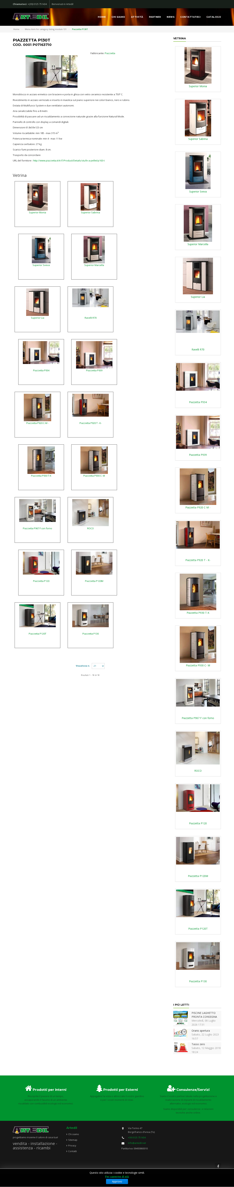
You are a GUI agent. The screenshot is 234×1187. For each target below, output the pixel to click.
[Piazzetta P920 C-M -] (37, 407)
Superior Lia (37, 317)
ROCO (90, 528)
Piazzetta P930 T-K (41, 475)
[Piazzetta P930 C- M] (94, 459)
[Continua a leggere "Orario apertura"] (180, 1033)
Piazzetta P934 (41, 370)
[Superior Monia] (37, 196)
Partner (155, 17)
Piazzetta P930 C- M (94, 475)
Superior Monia (37, 212)
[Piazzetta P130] (90, 615)
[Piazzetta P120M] (94, 563)
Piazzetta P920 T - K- (91, 423)
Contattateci (190, 17)
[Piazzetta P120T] (37, 615)
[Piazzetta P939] (94, 354)
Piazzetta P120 (41, 581)
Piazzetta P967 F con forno (37, 528)
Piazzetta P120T (37, 633)
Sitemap (72, 1139)
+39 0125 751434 (137, 1137)
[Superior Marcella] (94, 249)
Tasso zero (198, 1044)
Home (102, 17)
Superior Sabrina (90, 212)
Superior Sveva (41, 265)
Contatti (72, 1151)
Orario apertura (201, 1030)
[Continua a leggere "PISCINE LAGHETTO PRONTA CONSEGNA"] (180, 1017)
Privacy (72, 1145)
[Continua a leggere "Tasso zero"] (180, 1047)
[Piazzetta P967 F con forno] (37, 510)
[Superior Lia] (37, 301)
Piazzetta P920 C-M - (37, 423)
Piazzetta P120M (94, 581)
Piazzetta (110, 53)
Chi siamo (118, 17)
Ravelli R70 (91, 317)
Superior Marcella (94, 265)
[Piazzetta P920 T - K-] (90, 405)
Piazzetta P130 (90, 633)
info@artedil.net (137, 1143)
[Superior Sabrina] (90, 196)
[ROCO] (90, 512)
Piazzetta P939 (94, 370)
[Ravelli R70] (90, 297)
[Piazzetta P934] (41, 352)
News (170, 17)
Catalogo (213, 17)
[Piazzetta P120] (41, 563)
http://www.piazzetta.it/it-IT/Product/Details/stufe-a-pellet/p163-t (69, 160)
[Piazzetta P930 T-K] (41, 459)
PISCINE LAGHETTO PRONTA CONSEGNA (204, 1014)
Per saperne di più (117, 1176)
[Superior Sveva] (41, 249)
